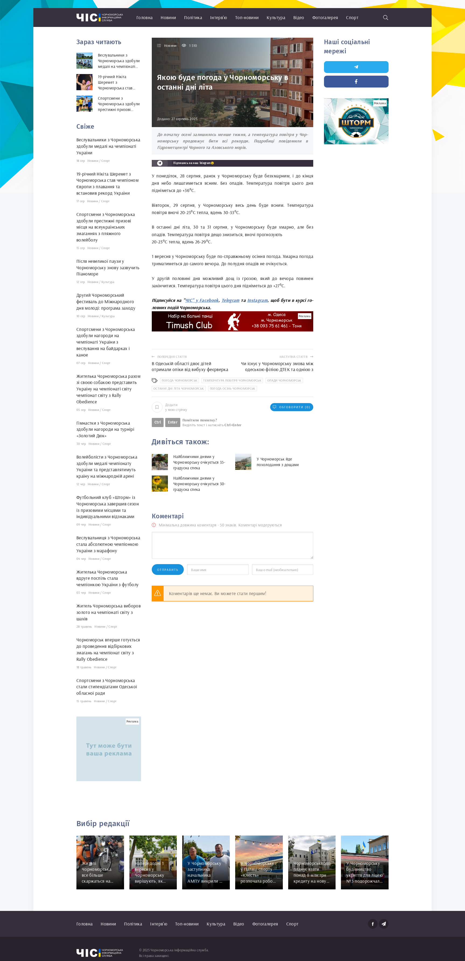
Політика (193, 17)
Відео (298, 17)
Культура (276, 17)
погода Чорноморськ (179, 380)
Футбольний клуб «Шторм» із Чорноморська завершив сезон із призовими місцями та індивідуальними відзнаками (107, 506)
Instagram (257, 300)
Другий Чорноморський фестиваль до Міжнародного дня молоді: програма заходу (105, 301)
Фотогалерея (325, 17)
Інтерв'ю (218, 17)
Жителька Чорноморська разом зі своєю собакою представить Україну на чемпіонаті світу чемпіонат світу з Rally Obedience (108, 388)
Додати (176, 407)
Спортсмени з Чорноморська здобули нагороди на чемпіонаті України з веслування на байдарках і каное (105, 342)
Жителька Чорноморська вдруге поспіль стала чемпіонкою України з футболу (107, 578)
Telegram (230, 300)
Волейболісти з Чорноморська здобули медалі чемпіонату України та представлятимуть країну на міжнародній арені (106, 466)
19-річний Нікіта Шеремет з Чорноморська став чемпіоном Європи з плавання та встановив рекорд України (107, 183)
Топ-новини (247, 17)
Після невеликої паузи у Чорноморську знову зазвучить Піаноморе (108, 267)
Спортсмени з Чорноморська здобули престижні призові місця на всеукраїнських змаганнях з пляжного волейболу (105, 227)
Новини (168, 17)
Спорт (352, 17)
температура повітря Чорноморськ (232, 380)
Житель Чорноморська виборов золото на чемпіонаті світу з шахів (108, 612)
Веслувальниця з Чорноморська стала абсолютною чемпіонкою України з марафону (108, 544)
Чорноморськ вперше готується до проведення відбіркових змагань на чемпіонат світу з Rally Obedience (108, 649)
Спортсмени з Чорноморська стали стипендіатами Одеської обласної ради (106, 686)
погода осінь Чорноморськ (232, 388)
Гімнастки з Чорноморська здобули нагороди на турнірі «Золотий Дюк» (105, 429)
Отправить (167, 570)
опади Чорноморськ (284, 380)
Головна (144, 17)
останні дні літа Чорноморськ (178, 388)
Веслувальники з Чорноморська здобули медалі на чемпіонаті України (108, 146)
